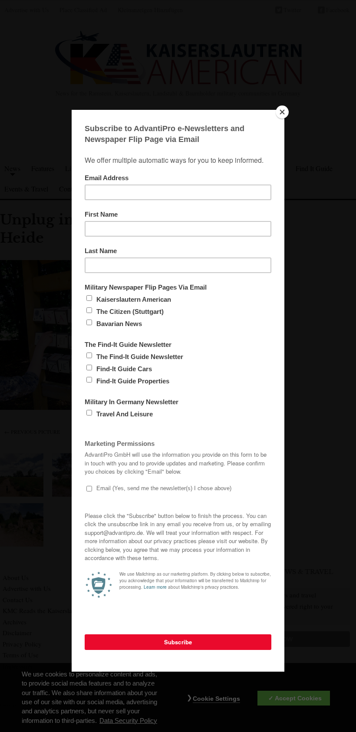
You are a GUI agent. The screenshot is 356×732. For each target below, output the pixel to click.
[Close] (282, 112)
